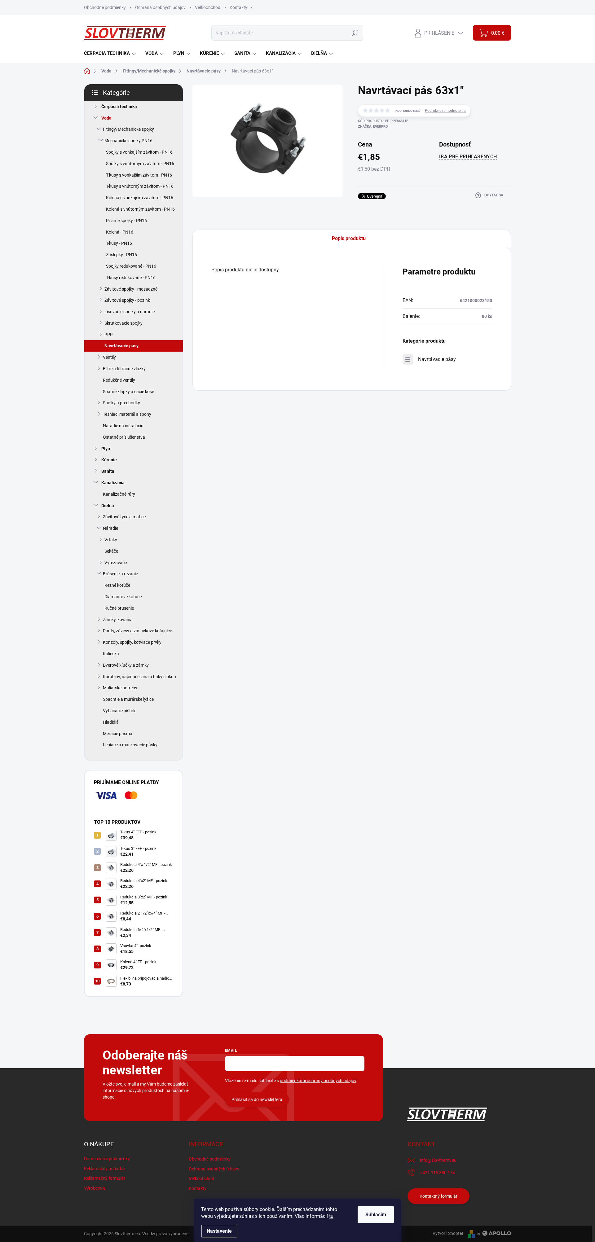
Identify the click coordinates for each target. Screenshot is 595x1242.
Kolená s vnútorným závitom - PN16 (140, 209)
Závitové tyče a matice (124, 516)
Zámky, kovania (118, 619)
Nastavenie (219, 1231)
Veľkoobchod (207, 7)
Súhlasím (375, 1215)
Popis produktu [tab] (349, 238)
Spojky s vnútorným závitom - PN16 (140, 163)
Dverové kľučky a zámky (126, 665)
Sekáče (111, 551)
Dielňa (107, 505)
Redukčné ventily (119, 380)
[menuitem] (111, 53)
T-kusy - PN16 (119, 243)
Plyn (105, 448)
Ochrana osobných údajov (160, 7)
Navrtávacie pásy (121, 345)
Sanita (107, 471)
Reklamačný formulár (104, 1178)
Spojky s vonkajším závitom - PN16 (139, 152)
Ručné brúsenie (119, 608)
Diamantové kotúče (123, 596)
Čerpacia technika (119, 106)
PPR (108, 334)
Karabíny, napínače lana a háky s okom (140, 676)
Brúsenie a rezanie (120, 573)
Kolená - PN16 (119, 232)
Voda (106, 118)
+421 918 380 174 (437, 1172)
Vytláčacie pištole (119, 710)
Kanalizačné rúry (119, 494)
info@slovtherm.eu (438, 1160)
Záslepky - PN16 (121, 254)
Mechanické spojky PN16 (128, 140)
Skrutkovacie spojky (123, 323)
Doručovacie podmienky (107, 1158)
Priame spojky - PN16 (126, 220)
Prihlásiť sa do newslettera (256, 1099)
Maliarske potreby (120, 687)
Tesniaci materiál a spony (127, 414)
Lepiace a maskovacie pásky (130, 744)
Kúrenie (109, 459)
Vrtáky (110, 539)
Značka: (373, 127)
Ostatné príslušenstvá (124, 437)
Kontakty (238, 7)
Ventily (109, 357)
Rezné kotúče (117, 585)
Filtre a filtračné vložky (124, 368)
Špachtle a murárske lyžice (128, 699)
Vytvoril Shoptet (448, 1233)
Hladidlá (111, 722)
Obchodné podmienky (105, 7)
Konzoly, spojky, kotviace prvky (132, 642)
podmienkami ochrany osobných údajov (318, 1080)
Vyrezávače (115, 562)
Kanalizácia (113, 482)
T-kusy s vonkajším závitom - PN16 (139, 175)
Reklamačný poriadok (105, 1168)
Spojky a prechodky (121, 402)
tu (331, 1216)
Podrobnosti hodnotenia (445, 110)
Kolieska (111, 653)
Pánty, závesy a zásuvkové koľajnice (137, 630)
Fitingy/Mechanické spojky (128, 129)
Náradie (110, 528)
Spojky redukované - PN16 (131, 266)
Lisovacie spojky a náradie (129, 311)
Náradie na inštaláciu (123, 425)
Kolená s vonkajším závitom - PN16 (139, 197)
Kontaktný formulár (438, 1196)
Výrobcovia (95, 1188)
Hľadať (355, 32)
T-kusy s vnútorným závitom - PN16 (140, 186)
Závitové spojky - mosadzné (130, 289)
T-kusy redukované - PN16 (131, 277)
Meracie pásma (117, 733)
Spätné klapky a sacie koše (128, 391)
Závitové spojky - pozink (127, 300)
